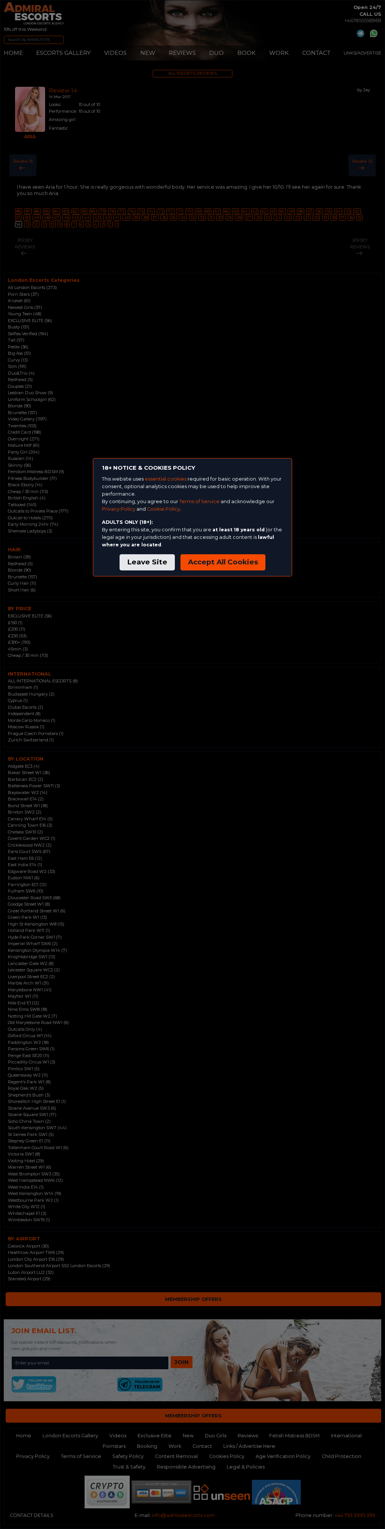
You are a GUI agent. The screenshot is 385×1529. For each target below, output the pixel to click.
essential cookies (165, 479)
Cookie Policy (163, 509)
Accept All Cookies (223, 562)
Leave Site (147, 562)
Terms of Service (199, 501)
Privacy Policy (118, 509)
